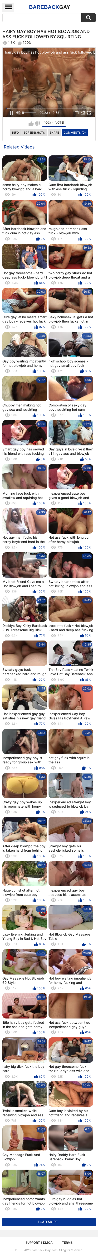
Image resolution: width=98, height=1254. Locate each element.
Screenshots (34, 132)
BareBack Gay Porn (44, 1250)
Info (15, 132)
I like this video (31, 123)
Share (54, 132)
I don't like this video (37, 123)
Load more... (49, 1222)
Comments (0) (75, 132)
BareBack (49, 7)
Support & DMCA (39, 1242)
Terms (67, 1242)
